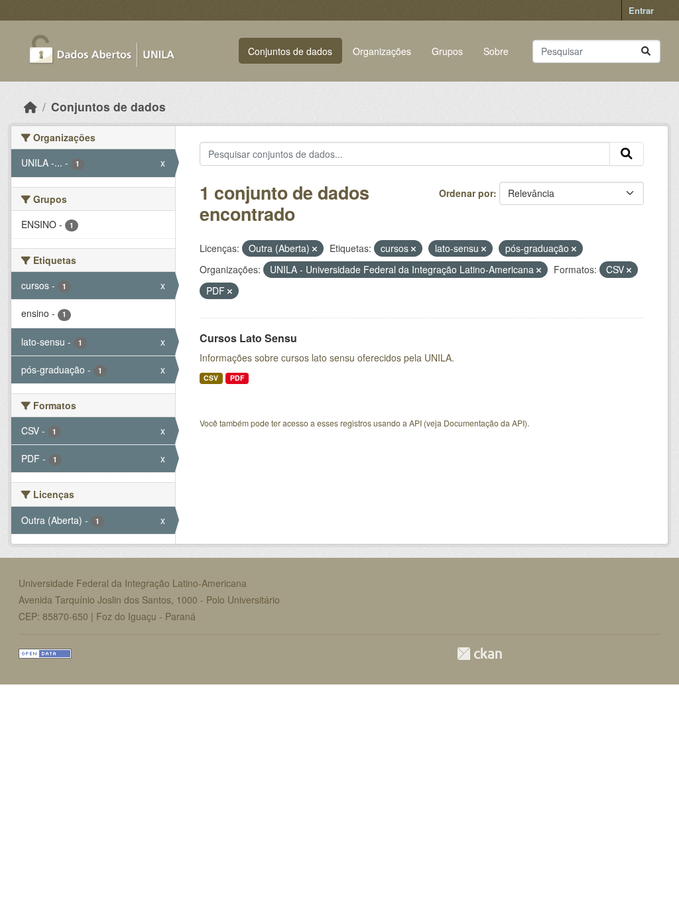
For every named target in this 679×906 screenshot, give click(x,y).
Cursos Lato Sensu (248, 338)
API (415, 422)
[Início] (30, 106)
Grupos (447, 51)
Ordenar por (466, 193)
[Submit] (646, 51)
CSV (211, 378)
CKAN (479, 654)
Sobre (496, 51)
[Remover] (314, 248)
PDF (237, 378)
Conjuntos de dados (290, 51)
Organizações (382, 51)
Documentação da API (484, 422)
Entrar (641, 10)
